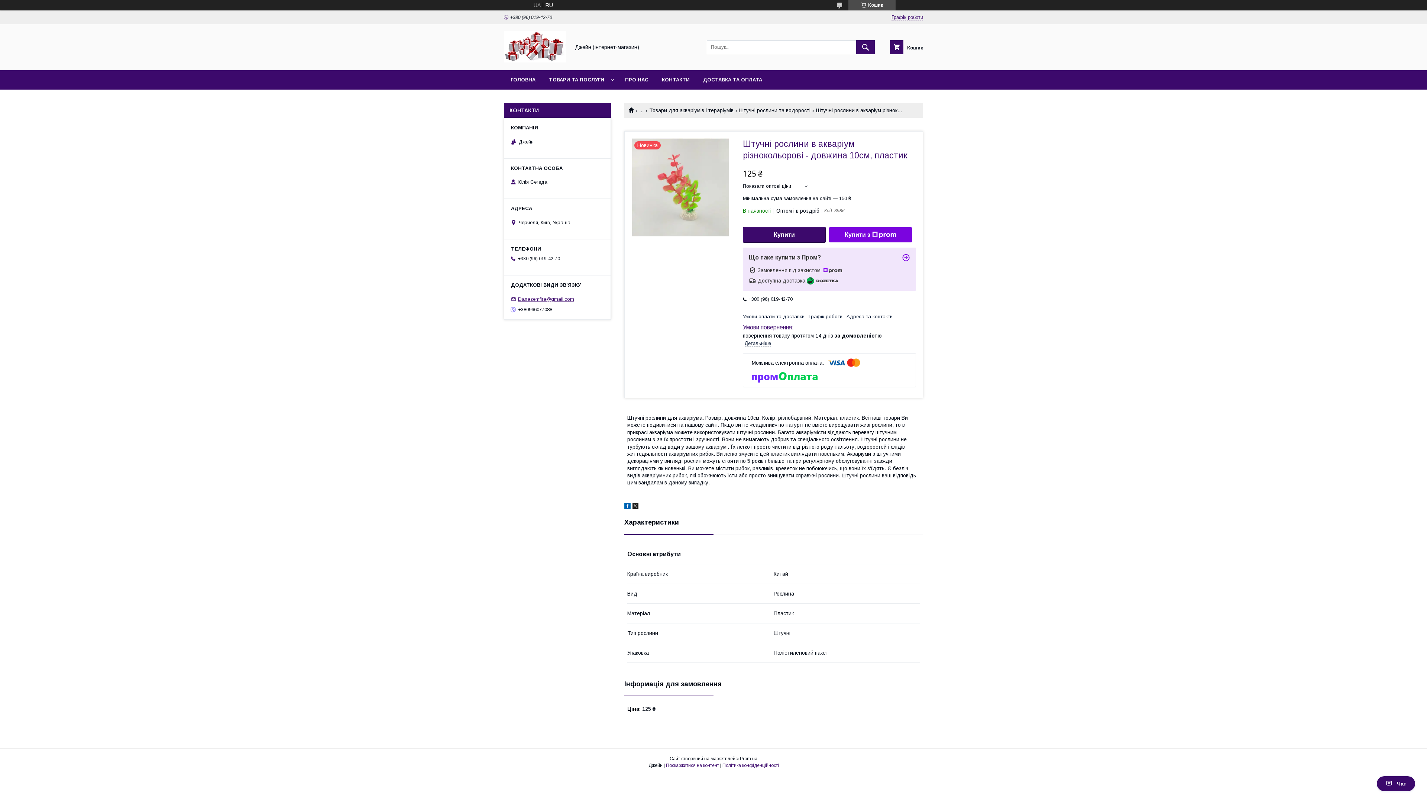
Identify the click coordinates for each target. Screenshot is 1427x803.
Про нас (636, 80)
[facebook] (627, 507)
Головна (523, 80)
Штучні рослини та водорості (774, 110)
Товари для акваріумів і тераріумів (691, 110)
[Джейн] (535, 61)
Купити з (857, 235)
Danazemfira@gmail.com (546, 299)
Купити (784, 235)
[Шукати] (865, 47)
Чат (1401, 784)
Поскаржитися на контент (692, 765)
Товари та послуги (576, 80)
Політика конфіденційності (750, 765)
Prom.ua (748, 758)
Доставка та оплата (732, 80)
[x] (635, 507)
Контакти (676, 80)
